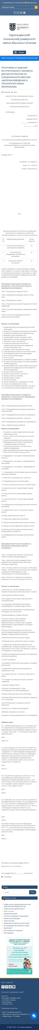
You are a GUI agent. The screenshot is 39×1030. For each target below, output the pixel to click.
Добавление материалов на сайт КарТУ (17, 923)
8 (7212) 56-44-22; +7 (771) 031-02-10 (14, 2)
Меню (21, 52)
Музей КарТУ (8, 928)
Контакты (5, 996)
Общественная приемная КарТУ (14, 909)
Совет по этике (9, 911)
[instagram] (18, 12)
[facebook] (14, 12)
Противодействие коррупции (13, 930)
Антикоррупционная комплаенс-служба (16, 926)
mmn (15, 92)
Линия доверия (8, 933)
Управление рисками (10, 913)
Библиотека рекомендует (12, 918)
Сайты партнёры (9, 921)
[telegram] (24, 12)
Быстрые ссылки (8, 7)
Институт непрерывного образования (16, 916)
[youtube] (21, 12)
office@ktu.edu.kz (32, 2)
